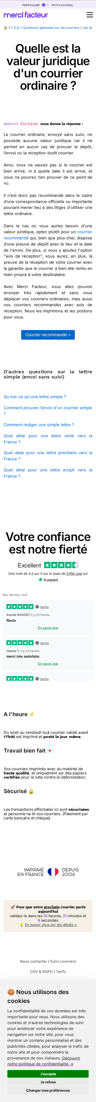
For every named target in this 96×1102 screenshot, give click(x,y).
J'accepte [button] (48, 1074)
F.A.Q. (15, 27)
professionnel (62, 4)
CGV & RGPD (41, 971)
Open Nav (90, 15)
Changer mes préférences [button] (48, 1090)
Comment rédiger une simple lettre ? (39, 424)
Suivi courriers (63, 961)
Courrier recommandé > (48, 334)
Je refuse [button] (48, 1082)
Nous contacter (33, 961)
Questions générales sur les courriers (51, 27)
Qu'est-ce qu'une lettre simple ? (35, 396)
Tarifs (61, 971)
